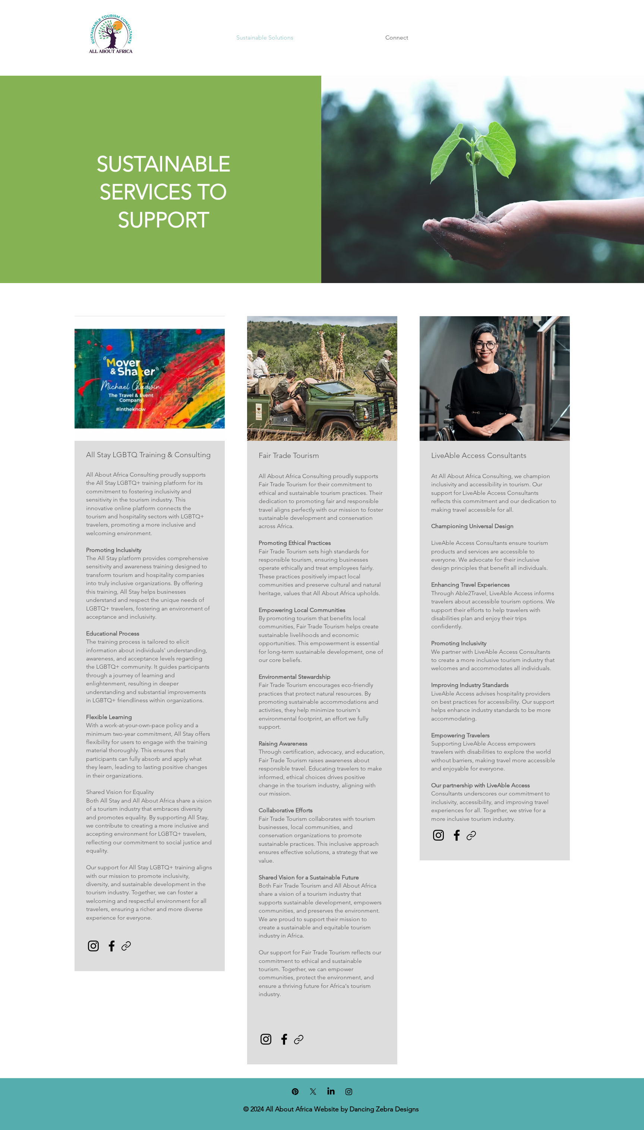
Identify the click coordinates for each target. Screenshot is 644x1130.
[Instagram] (93, 946)
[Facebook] (111, 946)
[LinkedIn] (330, 1091)
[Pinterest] (295, 1091)
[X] (313, 1091)
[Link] (126, 946)
